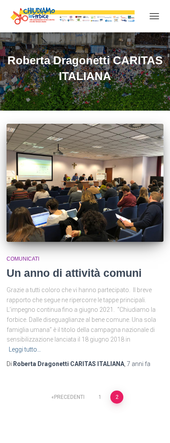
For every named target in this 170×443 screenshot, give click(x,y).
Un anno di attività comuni (74, 273)
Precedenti (69, 397)
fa (138, 363)
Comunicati (23, 259)
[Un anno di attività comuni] (85, 183)
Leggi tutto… (25, 349)
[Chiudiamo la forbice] (76, 16)
